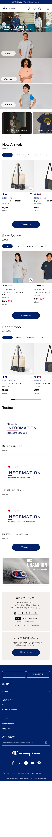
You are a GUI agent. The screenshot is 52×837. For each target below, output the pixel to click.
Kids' (41, 211)
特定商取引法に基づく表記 (26, 829)
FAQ (4, 760)
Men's (18, 211)
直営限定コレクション (8, 254)
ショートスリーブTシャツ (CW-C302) (13, 349)
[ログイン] (29, 9)
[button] (20, 191)
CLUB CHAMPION (9, 765)
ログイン (14, 730)
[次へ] (48, 52)
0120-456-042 (28, 668)
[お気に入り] (34, 9)
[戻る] (4, 52)
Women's (30, 211)
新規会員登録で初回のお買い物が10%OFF (26, 2)
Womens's (30, 393)
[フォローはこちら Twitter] (19, 819)
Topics (5, 775)
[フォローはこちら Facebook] (13, 819)
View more (26, 280)
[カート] (39, 9)
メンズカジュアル (39, 345)
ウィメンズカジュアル (8, 345)
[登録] (46, 798)
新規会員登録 (38, 730)
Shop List (6, 784)
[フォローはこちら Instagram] (26, 819)
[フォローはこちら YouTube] (32, 819)
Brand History (8, 779)
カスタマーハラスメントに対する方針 (26, 681)
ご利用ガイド (7, 756)
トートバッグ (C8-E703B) (11, 257)
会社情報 (38, 829)
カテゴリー (7, 740)
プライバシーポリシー (9, 829)
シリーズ (6, 747)
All (7, 211)
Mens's (18, 393)
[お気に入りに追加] (31, 250)
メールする (27, 708)
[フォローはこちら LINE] (39, 819)
